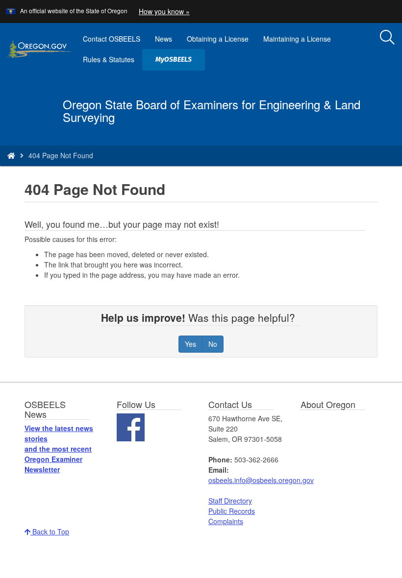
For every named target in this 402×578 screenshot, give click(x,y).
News (163, 39)
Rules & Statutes (108, 59)
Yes (190, 344)
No (212, 344)
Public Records (231, 511)
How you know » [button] (164, 11)
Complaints (225, 521)
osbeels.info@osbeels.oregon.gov (261, 480)
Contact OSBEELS (111, 39)
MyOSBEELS (177, 63)
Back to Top (49, 531)
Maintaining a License (297, 39)
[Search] (387, 37)
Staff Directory (230, 501)
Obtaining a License (218, 39)
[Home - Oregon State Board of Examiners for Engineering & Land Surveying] (11, 155)
